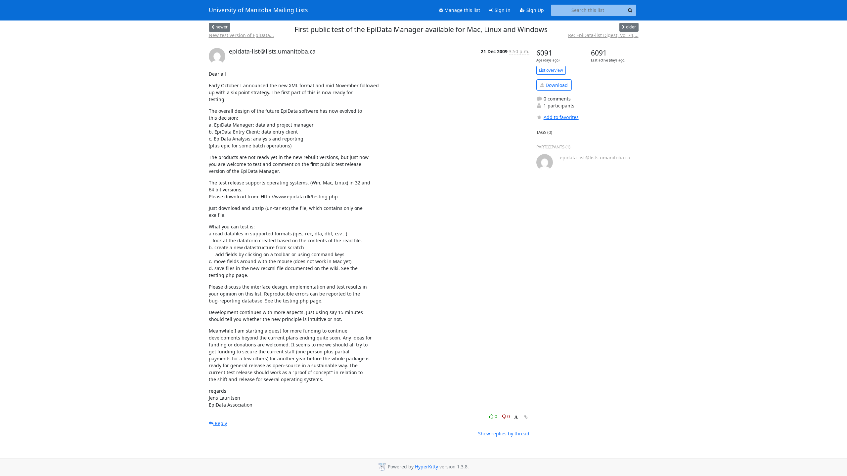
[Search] (630, 10)
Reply (220, 423)
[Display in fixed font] (516, 417)
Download (556, 85)
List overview (551, 70)
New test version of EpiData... (241, 35)
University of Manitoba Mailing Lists (258, 10)
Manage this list (461, 10)
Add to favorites (561, 117)
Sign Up (534, 10)
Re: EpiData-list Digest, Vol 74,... (603, 35)
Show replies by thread (503, 433)
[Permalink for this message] (525, 417)
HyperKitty (426, 466)
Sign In (502, 10)
